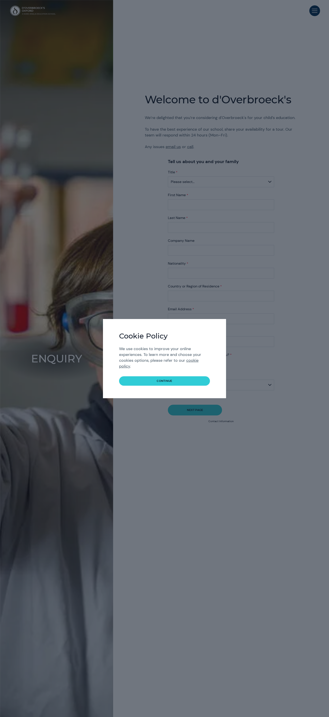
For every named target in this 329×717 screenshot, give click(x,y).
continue (164, 381)
